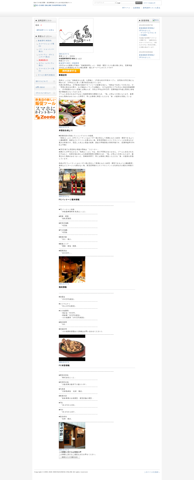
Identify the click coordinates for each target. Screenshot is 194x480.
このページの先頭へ (152, 472)
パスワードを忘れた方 (149, 3)
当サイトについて (42, 81)
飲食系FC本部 (64, 63)
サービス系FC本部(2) (46, 75)
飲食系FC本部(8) (45, 40)
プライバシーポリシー (43, 93)
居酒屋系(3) (43, 60)
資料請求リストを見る (151, 8)
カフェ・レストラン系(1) (46, 64)
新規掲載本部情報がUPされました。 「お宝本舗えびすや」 (148, 57)
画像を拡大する (64, 54)
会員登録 (136, 8)
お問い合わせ (40, 87)
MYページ (126, 8)
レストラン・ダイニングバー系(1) (46, 56)
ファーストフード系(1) (46, 70)
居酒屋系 (75, 63)
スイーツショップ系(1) (46, 45)
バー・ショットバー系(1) (46, 50)
